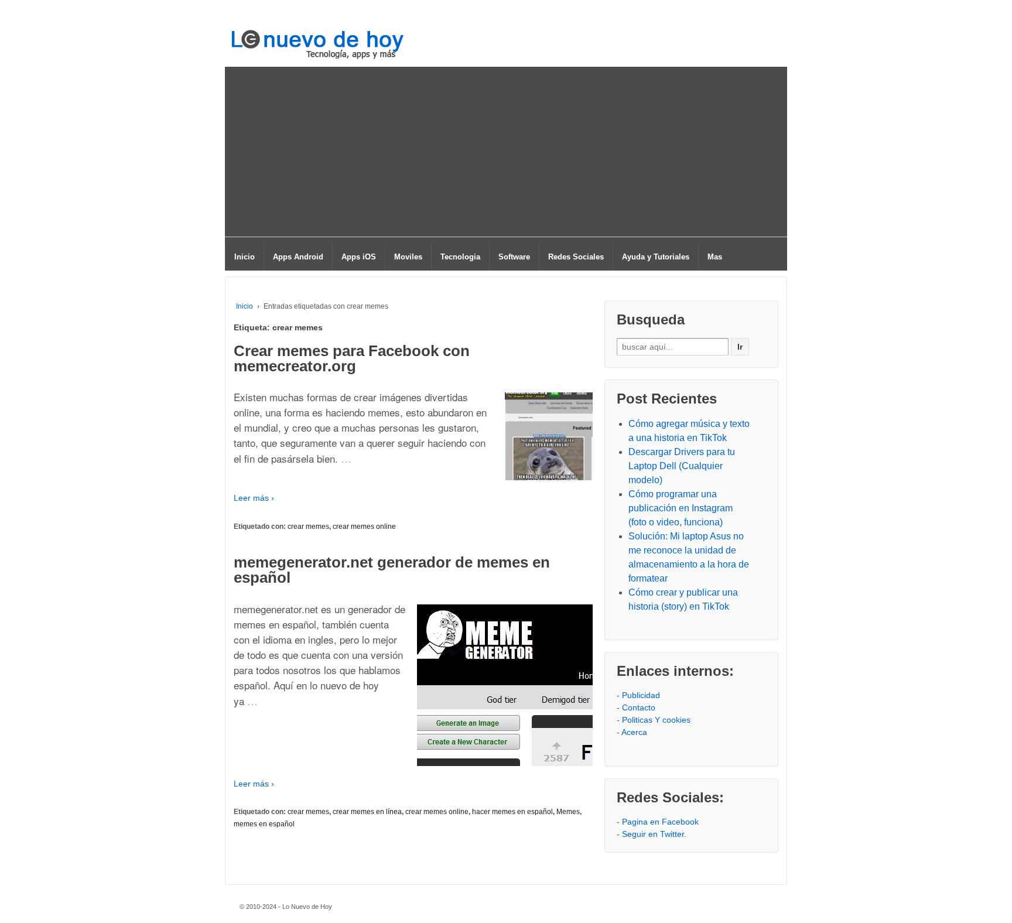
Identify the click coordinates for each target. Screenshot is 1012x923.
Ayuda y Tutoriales (655, 256)
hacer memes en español (512, 812)
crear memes (308, 526)
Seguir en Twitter (653, 834)
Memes (568, 812)
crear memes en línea (367, 812)
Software (514, 256)
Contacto (638, 707)
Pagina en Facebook (660, 821)
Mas (714, 256)
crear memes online (364, 526)
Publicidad (641, 695)
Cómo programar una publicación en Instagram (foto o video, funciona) (680, 508)
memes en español (264, 824)
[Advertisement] (506, 155)
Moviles (408, 256)
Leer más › (254, 497)
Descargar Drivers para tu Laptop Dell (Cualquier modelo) (681, 466)
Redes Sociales (576, 256)
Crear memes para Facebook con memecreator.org (352, 358)
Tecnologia (460, 256)
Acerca (634, 732)
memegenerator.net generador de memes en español (392, 569)
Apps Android (298, 256)
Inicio (244, 256)
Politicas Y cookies (656, 719)
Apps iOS (358, 256)
